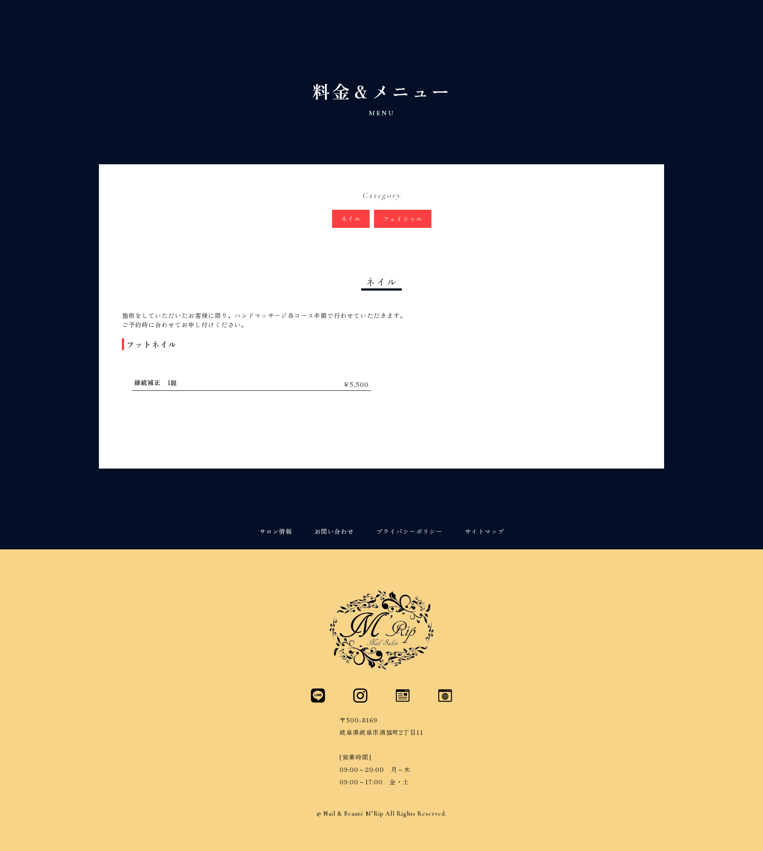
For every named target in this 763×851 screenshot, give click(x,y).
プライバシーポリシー (409, 532)
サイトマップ (484, 532)
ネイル (351, 218)
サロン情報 (275, 532)
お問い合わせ (334, 532)
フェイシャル (403, 218)
